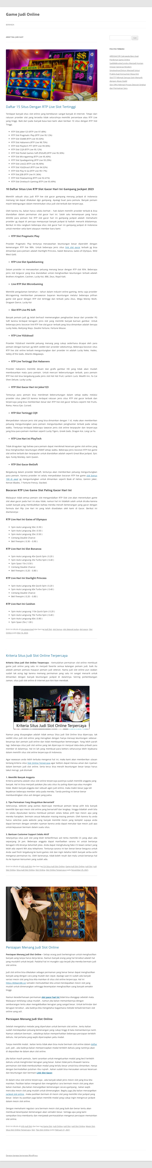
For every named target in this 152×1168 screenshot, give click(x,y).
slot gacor (84, 629)
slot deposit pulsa (71, 629)
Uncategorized (27, 629)
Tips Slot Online (42, 1130)
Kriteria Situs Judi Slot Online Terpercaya (37, 655)
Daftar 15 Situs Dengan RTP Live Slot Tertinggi (41, 106)
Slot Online (40, 870)
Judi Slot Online (78, 1126)
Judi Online (58, 1126)
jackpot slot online (15, 1094)
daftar (94, 1044)
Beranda (10, 24)
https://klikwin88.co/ (16, 983)
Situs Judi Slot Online (25, 870)
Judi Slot (48, 629)
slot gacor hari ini (51, 997)
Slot (33, 1130)
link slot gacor (72, 247)
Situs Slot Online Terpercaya (18, 1130)
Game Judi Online (22, 14)
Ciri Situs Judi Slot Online (54, 866)
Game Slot (47, 1126)
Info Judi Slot (26, 866)
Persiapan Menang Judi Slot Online (32, 947)
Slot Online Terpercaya (38, 763)
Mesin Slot (90, 1126)
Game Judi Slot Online (74, 866)
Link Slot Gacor (44, 1072)
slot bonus (57, 629)
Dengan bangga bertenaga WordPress (22, 1155)
